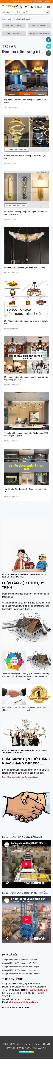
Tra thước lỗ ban (13, 25)
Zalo (48, 46)
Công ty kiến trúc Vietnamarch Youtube (19, 970)
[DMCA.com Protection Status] (26, 1052)
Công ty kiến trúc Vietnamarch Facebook (19, 959)
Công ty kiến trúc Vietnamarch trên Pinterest (21, 974)
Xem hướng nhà (13, 34)
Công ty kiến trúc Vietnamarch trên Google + (21, 967)
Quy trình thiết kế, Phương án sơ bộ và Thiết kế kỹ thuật (38, 676)
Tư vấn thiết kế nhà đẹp (39, 34)
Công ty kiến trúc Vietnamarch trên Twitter (20, 963)
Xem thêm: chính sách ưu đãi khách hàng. (20, 777)
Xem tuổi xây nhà (39, 25)
